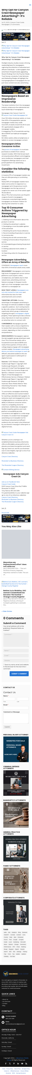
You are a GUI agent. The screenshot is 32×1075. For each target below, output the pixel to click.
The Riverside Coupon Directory (13, 465)
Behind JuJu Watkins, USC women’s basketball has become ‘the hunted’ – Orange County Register (14, 593)
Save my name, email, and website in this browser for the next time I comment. (16, 667)
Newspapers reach (16, 265)
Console (13, 934)
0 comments (15, 24)
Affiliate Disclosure (14, 1071)
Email (5, 705)
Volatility (6, 956)
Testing (25, 951)
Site (14, 951)
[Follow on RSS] (26, 1063)
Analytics (14, 932)
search (6, 951)
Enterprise (20, 937)
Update (18, 954)
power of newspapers (12, 149)
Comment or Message (11, 712)
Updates (24, 954)
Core (24, 934)
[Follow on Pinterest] (14, 1063)
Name (6, 696)
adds (5, 932)
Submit (7, 727)
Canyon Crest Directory (10, 456)
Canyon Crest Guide (8, 484)
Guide (5, 942)
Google (15, 939)
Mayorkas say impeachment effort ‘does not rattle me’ (14, 564)
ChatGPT (6, 934)
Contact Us (6, 1071)
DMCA (13, 1073)
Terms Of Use (17, 1068)
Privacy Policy (9, 1068)
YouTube (12, 956)
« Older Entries (7, 611)
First (4, 701)
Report (17, 949)
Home (3, 1068)
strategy (19, 951)
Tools (9, 954)
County (6, 937)
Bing (19, 932)
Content (19, 934)
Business (24, 932)
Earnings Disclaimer (21, 1073)
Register (11, 949)
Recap (5, 949)
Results (22, 949)
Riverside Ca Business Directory (13, 461)
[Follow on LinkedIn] (18, 1063)
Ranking (23, 946)
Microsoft (23, 942)
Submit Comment (19, 674)
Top (13, 954)
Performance (7, 946)
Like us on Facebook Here (11, 482)
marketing (16, 942)
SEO (10, 951)
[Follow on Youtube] (22, 1063)
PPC (14, 946)
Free (10, 939)
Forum (6, 939)
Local (10, 942)
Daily (11, 937)
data (15, 937)
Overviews (23, 944)
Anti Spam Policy (26, 1068)
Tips (5, 954)
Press (18, 946)
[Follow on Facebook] (6, 1063)
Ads (9, 932)
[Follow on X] (10, 1063)
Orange (16, 944)
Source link (5, 513)
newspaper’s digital (22, 313)
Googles (21, 939)
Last (18, 701)
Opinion (11, 944)
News (5, 944)
